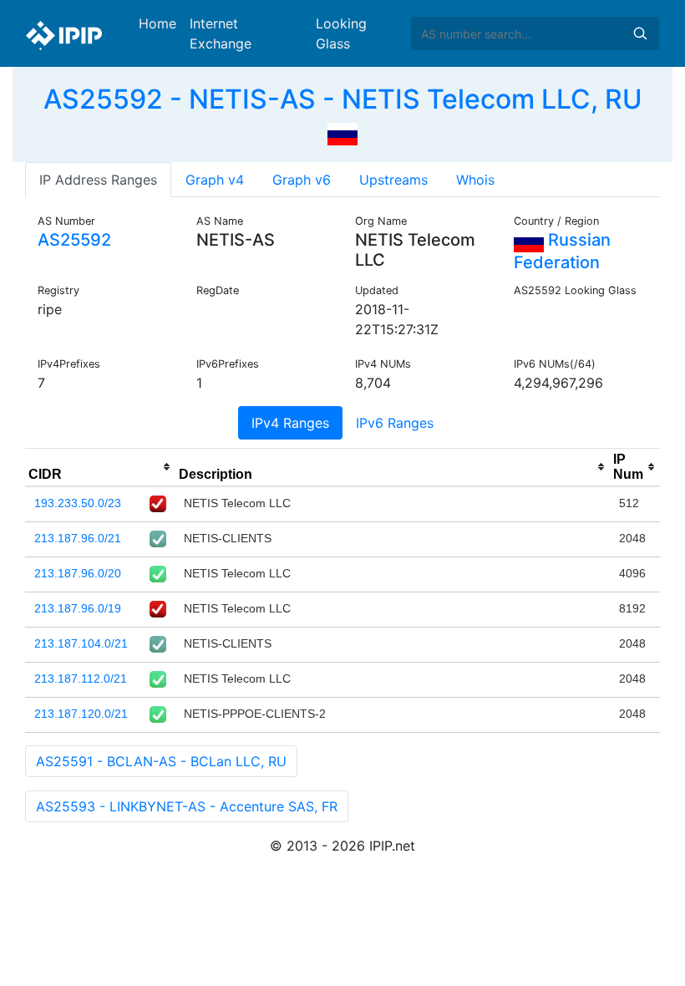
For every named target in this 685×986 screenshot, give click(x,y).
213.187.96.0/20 (77, 573)
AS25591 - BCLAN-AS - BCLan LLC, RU (161, 761)
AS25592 (74, 240)
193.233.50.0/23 (77, 503)
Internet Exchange (220, 33)
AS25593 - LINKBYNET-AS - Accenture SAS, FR (186, 806)
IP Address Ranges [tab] (98, 179)
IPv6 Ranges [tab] (395, 422)
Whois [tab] (475, 179)
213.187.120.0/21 (81, 713)
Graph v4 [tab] (214, 179)
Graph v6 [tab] (301, 179)
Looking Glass (341, 33)
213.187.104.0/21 (81, 643)
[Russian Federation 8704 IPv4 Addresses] (342, 132)
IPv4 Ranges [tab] (290, 422)
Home (157, 23)
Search (640, 33)
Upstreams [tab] (393, 179)
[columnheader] (100, 467)
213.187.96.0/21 (77, 538)
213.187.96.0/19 (77, 608)
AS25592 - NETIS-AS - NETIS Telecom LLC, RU (342, 99)
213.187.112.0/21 (80, 678)
